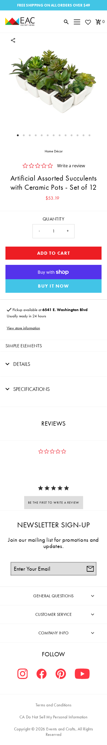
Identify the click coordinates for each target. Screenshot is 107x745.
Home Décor (54, 151)
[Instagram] (22, 674)
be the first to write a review (53, 502)
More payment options (53, 286)
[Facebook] (41, 674)
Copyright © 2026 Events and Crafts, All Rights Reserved (53, 731)
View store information (23, 328)
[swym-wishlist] (87, 22)
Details (21, 364)
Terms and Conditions (54, 705)
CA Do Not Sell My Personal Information (53, 717)
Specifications (31, 389)
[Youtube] (82, 674)
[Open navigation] (77, 21)
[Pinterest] (61, 674)
